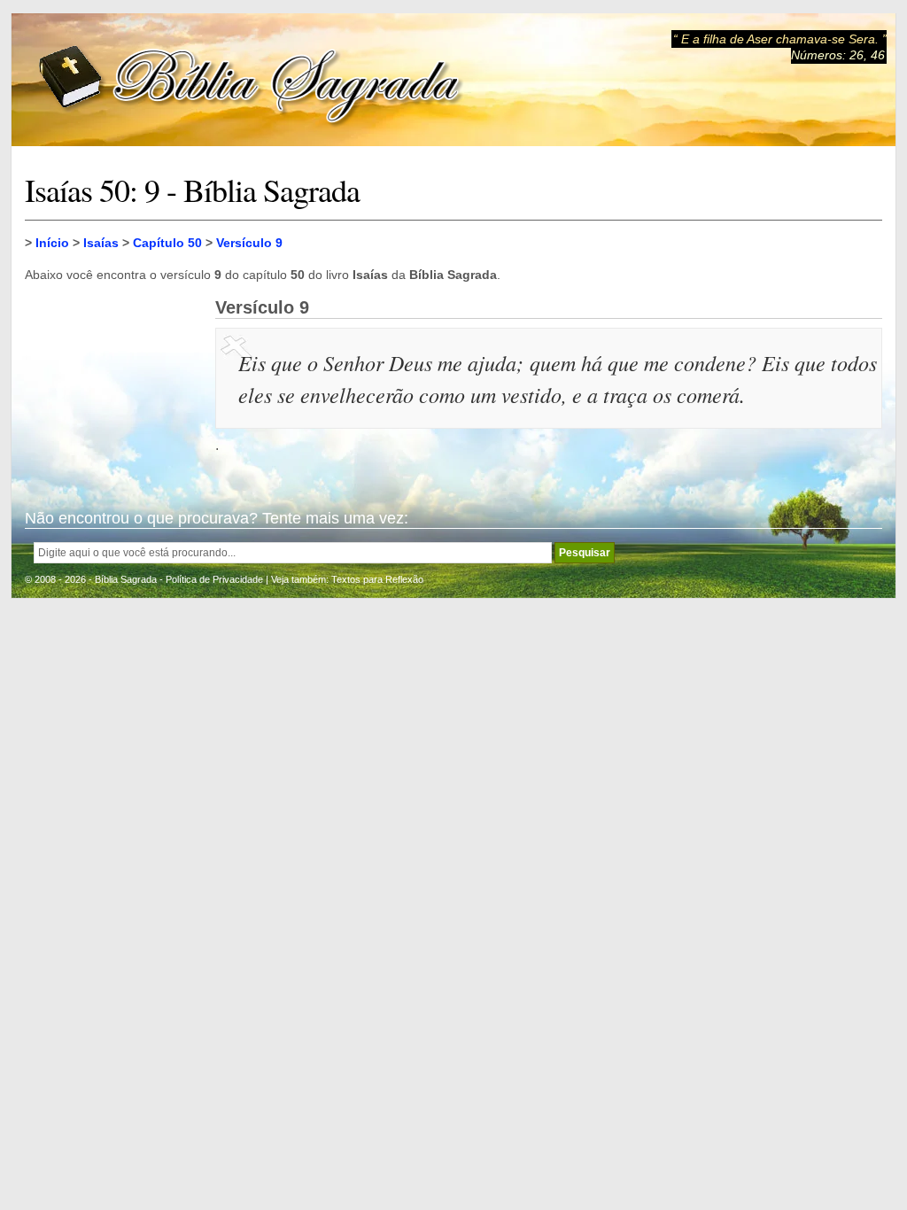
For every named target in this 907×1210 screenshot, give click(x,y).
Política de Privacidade (214, 579)
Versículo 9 (249, 243)
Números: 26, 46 (838, 55)
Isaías (101, 243)
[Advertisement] (113, 386)
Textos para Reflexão (377, 579)
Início (52, 243)
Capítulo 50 (167, 243)
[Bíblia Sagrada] (250, 80)
